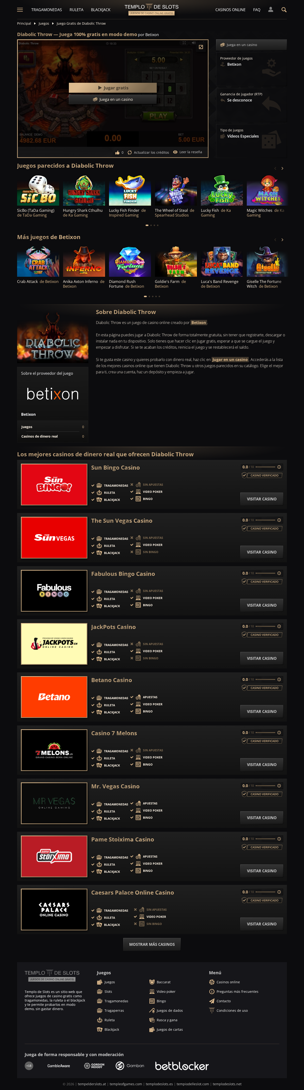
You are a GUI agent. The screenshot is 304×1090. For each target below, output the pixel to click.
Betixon (198, 322)
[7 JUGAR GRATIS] (268, 189)
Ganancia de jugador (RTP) (241, 94)
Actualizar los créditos (151, 152)
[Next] (282, 168)
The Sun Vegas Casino (121, 520)
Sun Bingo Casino (115, 467)
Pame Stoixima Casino (122, 839)
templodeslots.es (159, 1084)
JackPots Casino (113, 627)
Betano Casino (111, 680)
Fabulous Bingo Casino (123, 573)
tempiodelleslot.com (193, 1084)
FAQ (256, 9)
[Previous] (275, 168)
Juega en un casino (242, 44)
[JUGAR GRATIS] (84, 189)
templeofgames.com (126, 1084)
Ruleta (76, 9)
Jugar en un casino (230, 359)
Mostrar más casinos (152, 944)
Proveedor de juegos (236, 58)
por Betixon (148, 34)
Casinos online (230, 9)
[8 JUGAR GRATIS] (130, 189)
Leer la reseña (191, 152)
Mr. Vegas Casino (115, 786)
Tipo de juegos (231, 130)
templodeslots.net (227, 1084)
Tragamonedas (46, 9)
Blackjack (100, 9)
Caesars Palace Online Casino (132, 892)
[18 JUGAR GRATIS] (38, 189)
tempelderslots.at (92, 1084)
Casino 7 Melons (114, 733)
